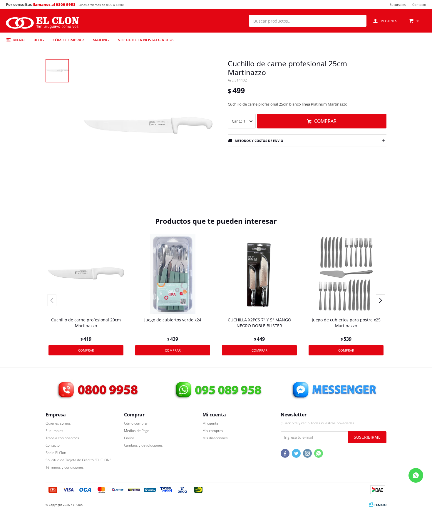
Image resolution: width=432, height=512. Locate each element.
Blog (39, 40)
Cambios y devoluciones (143, 445)
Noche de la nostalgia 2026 (145, 40)
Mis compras (212, 430)
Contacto (419, 4)
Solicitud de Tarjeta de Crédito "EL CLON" (78, 459)
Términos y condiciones (65, 467)
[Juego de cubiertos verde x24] (172, 273)
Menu (19, 40)
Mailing (101, 40)
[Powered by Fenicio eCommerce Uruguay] (377, 504)
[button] (359, 21)
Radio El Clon (56, 452)
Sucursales (398, 4)
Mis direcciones (215, 437)
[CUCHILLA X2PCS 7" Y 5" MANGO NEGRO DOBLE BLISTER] (259, 273)
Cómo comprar (68, 40)
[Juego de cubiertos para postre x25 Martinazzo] (346, 273)
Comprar (325, 121)
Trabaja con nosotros (62, 437)
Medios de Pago (136, 430)
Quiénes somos (58, 423)
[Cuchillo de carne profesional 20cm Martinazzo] (86, 273)
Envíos (129, 437)
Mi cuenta (210, 423)
